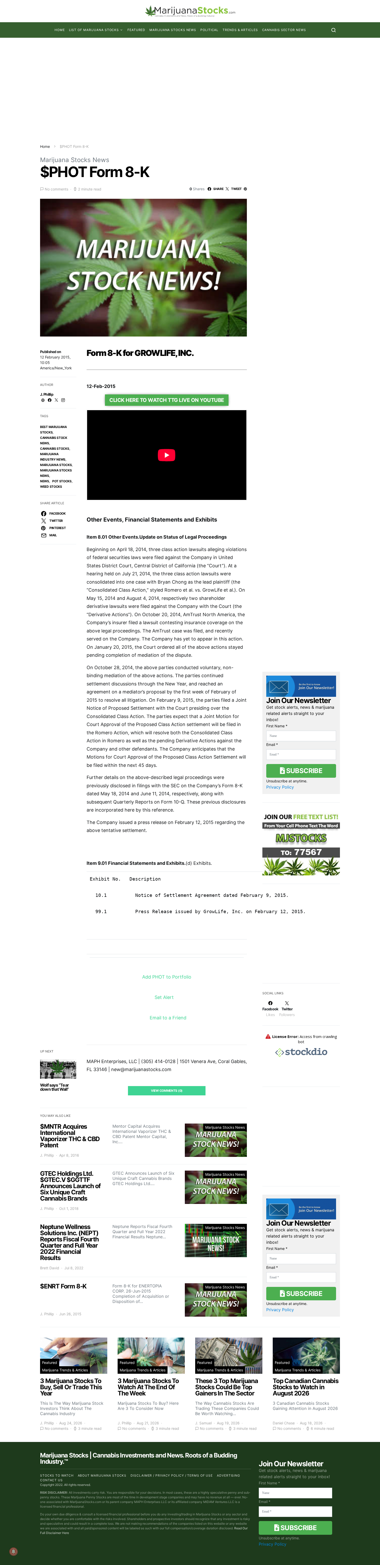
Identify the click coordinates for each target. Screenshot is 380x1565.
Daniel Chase (284, 1423)
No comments (56, 189)
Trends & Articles (240, 30)
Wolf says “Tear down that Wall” (54, 1087)
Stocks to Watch (57, 1475)
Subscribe (303, 771)
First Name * (276, 726)
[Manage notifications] (13, 1551)
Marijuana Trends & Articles (65, 1370)
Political (209, 30)
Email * (272, 744)
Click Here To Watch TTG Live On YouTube (166, 400)
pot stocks (62, 481)
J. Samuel (203, 1423)
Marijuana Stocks (56, 465)
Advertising (228, 1475)
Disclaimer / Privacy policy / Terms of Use (172, 1475)
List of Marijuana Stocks (94, 30)
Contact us (51, 1480)
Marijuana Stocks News (172, 30)
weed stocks (51, 486)
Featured (136, 30)
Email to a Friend (168, 1017)
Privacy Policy (280, 787)
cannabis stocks (54, 449)
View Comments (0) (167, 1091)
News (44, 481)
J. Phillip (46, 394)
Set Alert (165, 997)
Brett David (49, 1268)
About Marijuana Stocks (102, 1475)
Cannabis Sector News (284, 30)
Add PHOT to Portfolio (167, 977)
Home (60, 30)
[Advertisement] (190, 91)
